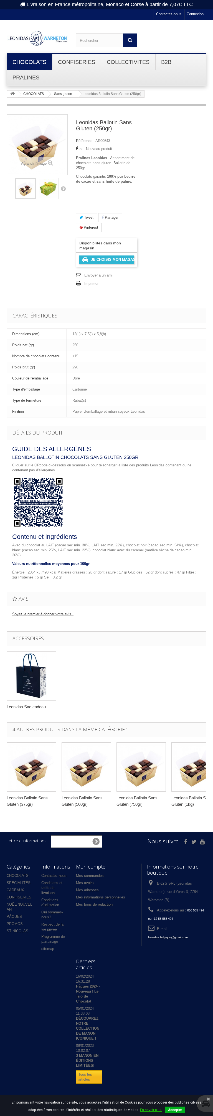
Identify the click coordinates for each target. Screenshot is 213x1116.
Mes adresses (87, 890)
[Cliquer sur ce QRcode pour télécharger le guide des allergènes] (38, 502)
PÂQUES (14, 916)
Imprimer (91, 283)
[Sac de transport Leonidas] (31, 676)
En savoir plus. (151, 1110)
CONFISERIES (19, 897)
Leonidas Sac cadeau (26, 706)
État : (80, 149)
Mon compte (90, 866)
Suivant (63, 188)
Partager (111, 217)
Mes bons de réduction (94, 904)
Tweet (88, 217)
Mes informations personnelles (100, 897)
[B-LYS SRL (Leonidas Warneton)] (37, 38)
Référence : (85, 141)
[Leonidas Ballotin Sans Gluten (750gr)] (141, 767)
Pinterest (90, 227)
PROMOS (15, 924)
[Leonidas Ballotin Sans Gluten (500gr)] (86, 767)
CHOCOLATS (18, 876)
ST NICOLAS (17, 931)
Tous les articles (85, 1076)
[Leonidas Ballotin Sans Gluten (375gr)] (31, 767)
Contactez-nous (168, 14)
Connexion (195, 14)
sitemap (47, 949)
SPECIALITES (19, 883)
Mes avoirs (85, 883)
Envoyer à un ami (98, 275)
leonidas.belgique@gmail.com (168, 937)
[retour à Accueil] (12, 94)
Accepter (175, 1110)
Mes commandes (90, 876)
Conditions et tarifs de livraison (51, 888)
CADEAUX (15, 890)
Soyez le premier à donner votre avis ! (42, 614)
